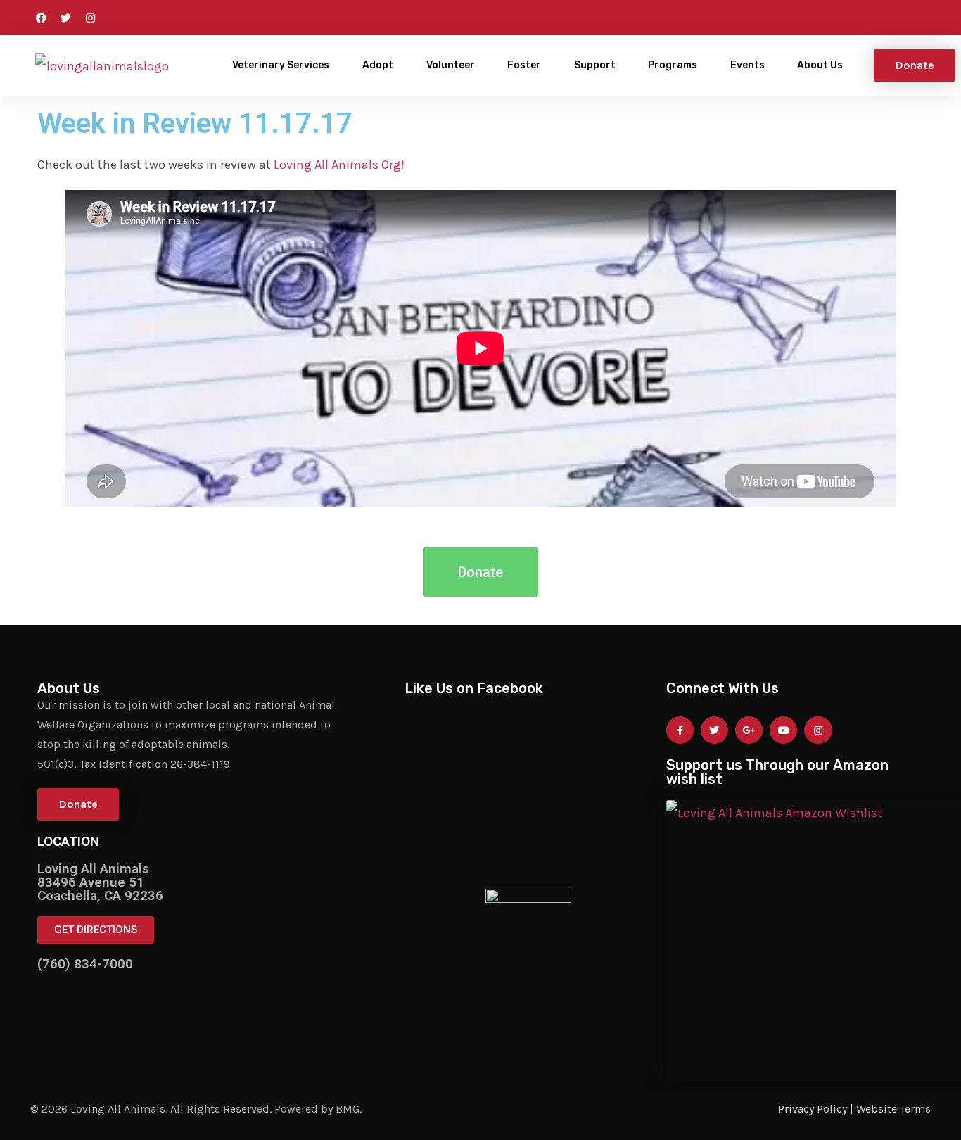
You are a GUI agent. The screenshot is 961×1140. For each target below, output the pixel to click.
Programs (672, 65)
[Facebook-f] (680, 730)
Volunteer (450, 65)
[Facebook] (40, 17)
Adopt (377, 65)
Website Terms (893, 1108)
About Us (820, 65)
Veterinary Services (280, 65)
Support (595, 65)
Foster (524, 65)
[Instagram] (90, 17)
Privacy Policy (812, 1108)
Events (747, 65)
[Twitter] (65, 17)
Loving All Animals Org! (339, 164)
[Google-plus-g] (749, 730)
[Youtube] (783, 730)
